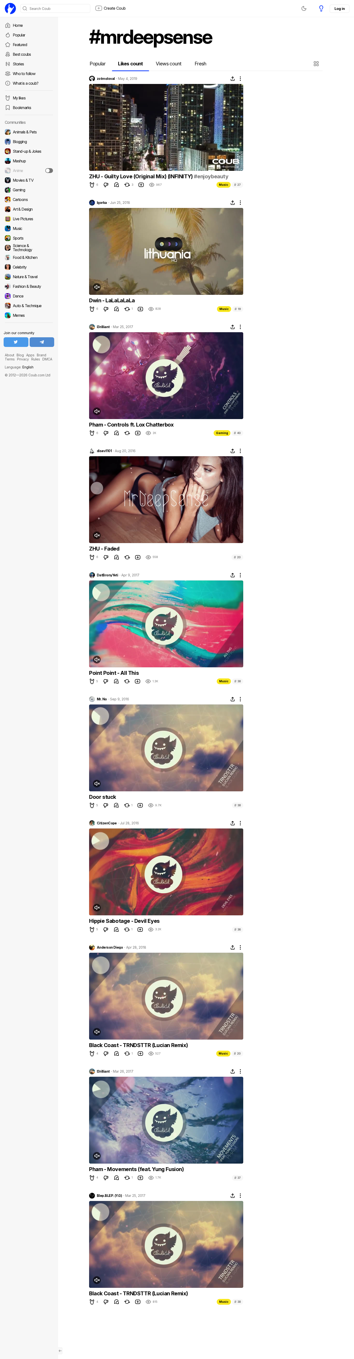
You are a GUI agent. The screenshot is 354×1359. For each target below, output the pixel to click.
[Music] (29, 228)
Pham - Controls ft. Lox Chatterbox (131, 424)
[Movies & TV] (29, 180)
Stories (18, 64)
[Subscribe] (49, 170)
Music (223, 184)
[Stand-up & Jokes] (29, 151)
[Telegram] (42, 342)
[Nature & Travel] (29, 277)
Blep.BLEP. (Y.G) (109, 1195)
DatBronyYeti (107, 575)
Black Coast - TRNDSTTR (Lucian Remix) (138, 1045)
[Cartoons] (29, 199)
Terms (10, 359)
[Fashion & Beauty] (29, 286)
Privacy (23, 359)
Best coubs (22, 54)
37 (237, 1178)
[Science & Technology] (29, 248)
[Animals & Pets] (29, 132)
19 (238, 309)
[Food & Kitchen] (29, 257)
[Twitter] (16, 342)
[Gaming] (29, 190)
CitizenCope (107, 823)
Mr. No (102, 699)
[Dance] (29, 296)
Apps (30, 355)
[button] (317, 63)
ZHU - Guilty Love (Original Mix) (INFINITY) (141, 176)
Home (18, 25)
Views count (168, 64)
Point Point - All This (114, 673)
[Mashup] (29, 161)
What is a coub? (25, 83)
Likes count (130, 64)
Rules (35, 359)
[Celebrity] (29, 267)
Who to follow (24, 73)
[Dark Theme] (304, 8)
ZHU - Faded (104, 548)
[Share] (233, 79)
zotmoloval (106, 78)
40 (237, 433)
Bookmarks (22, 107)
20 (237, 557)
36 (237, 929)
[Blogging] (29, 141)
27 (237, 185)
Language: (19, 367)
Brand (41, 355)
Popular (19, 35)
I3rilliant (103, 327)
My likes (19, 98)
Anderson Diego (110, 947)
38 (237, 681)
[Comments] (116, 185)
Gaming (222, 433)
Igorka (102, 202)
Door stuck (102, 797)
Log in (339, 8)
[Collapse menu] (60, 1350)
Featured (20, 44)
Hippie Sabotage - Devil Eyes (124, 921)
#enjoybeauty (211, 176)
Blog (20, 355)
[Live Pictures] (29, 219)
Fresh (200, 64)
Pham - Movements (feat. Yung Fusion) (136, 1169)
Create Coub (115, 8)
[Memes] (29, 315)
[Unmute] (97, 287)
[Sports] (29, 238)
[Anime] (29, 170)
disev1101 (104, 451)
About (9, 355)
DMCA (47, 359)
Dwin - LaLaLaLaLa (112, 300)
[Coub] (10, 8)
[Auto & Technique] (29, 305)
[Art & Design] (29, 209)
